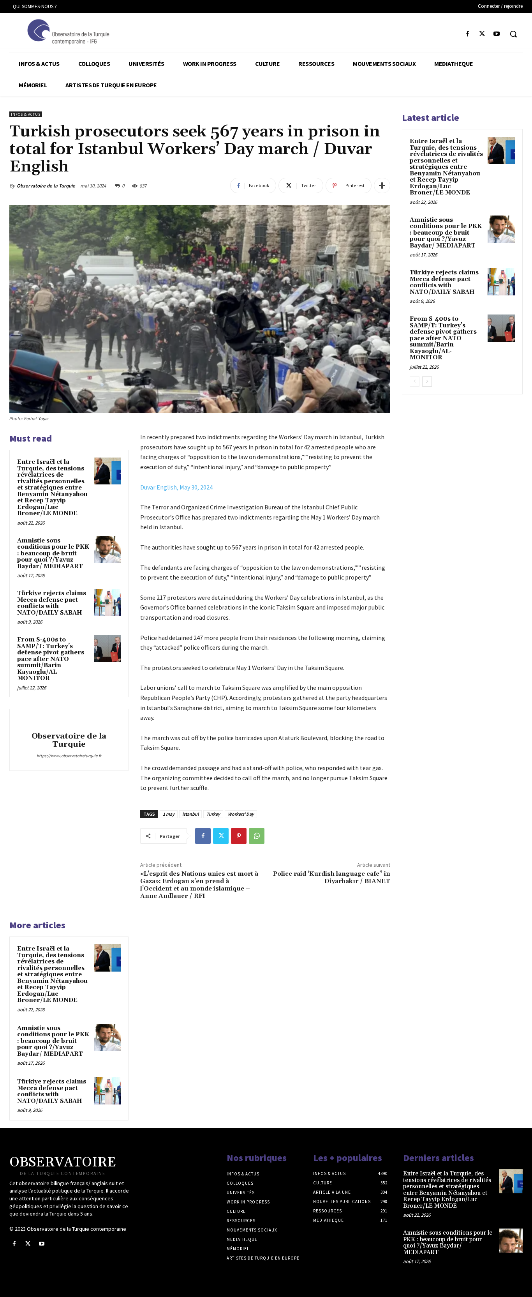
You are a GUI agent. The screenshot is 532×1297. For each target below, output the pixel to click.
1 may (168, 814)
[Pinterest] (239, 836)
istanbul (190, 814)
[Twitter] (482, 34)
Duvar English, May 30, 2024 (176, 487)
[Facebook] (467, 34)
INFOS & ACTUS (26, 114)
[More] (382, 185)
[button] (513, 34)
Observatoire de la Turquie (46, 185)
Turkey (213, 814)
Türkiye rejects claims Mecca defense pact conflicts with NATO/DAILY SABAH (51, 603)
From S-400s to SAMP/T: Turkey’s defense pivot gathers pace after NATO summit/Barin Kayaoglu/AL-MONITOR (50, 659)
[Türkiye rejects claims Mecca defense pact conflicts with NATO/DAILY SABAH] (107, 602)
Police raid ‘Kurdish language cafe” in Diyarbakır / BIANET (331, 877)
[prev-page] (414, 381)
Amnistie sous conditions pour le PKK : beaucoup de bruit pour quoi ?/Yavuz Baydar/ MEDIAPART (53, 553)
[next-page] (427, 381)
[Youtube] (496, 34)
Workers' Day (241, 814)
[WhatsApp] (256, 836)
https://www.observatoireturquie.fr (69, 755)
